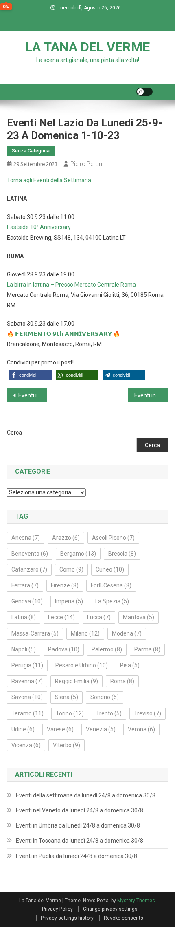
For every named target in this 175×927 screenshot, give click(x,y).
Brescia (122, 553)
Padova (63, 649)
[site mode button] (144, 92)
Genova (27, 601)
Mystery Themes (136, 900)
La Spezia (112, 601)
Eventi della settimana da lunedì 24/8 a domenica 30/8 (85, 795)
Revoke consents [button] (123, 918)
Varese (60, 729)
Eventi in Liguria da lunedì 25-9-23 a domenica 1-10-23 (151, 395)
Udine (23, 729)
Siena (66, 697)
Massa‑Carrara (35, 633)
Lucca (99, 617)
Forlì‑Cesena (111, 585)
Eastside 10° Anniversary (39, 227)
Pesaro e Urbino (81, 665)
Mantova (138, 617)
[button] (30, 375)
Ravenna (27, 681)
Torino (70, 713)
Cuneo (110, 569)
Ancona (25, 537)
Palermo (107, 649)
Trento (109, 713)
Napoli (23, 649)
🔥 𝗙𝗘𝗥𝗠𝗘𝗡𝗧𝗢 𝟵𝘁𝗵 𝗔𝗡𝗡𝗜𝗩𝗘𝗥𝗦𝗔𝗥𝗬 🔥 (63, 334)
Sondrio (104, 697)
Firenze (65, 585)
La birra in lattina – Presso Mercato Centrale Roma (71, 284)
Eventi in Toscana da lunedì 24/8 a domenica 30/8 (79, 840)
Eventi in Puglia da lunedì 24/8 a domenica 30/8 (76, 856)
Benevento (29, 553)
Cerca (14, 432)
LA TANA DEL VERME (87, 47)
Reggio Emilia (76, 681)
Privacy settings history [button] (67, 918)
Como (71, 569)
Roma (122, 681)
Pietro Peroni (86, 164)
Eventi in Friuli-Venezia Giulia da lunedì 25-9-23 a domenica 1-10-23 (32, 395)
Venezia (101, 729)
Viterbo (66, 745)
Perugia (27, 665)
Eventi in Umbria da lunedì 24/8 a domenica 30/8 (78, 825)
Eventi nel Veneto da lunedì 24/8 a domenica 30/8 (79, 810)
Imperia (69, 601)
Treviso (147, 713)
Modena (127, 633)
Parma (147, 649)
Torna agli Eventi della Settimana (49, 180)
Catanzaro (29, 569)
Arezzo (66, 537)
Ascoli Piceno (113, 537)
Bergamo (78, 553)
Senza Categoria (31, 151)
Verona (141, 729)
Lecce (61, 617)
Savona (27, 697)
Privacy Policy (57, 909)
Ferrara (25, 585)
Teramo (27, 713)
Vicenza (26, 745)
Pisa (130, 665)
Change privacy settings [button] (110, 909)
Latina (23, 617)
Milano (85, 633)
